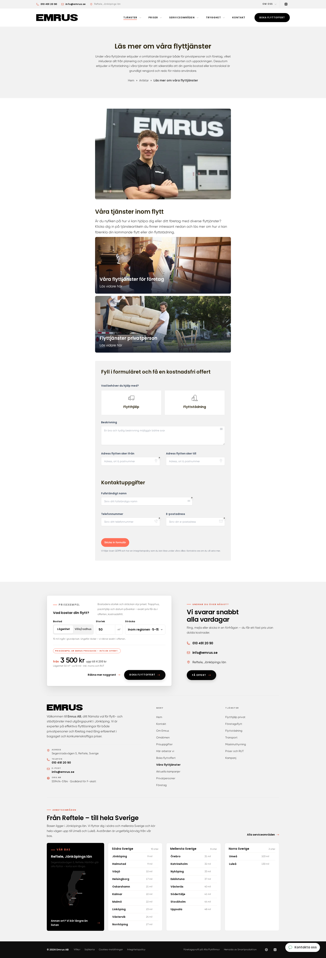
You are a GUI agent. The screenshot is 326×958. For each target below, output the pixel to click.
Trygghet (213, 17)
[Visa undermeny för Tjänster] (140, 17)
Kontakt (238, 17)
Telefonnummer (112, 514)
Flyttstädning (233, 730)
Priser (153, 17)
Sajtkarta (90, 949)
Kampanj (230, 758)
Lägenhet (63, 629)
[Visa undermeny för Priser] (161, 17)
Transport (231, 737)
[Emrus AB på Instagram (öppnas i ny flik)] (286, 4)
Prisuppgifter (164, 744)
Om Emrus (162, 730)
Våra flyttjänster (168, 765)
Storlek (100, 621)
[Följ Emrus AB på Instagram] (275, 950)
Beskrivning (109, 422)
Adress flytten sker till (181, 453)
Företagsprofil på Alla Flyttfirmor (202, 949)
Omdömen (163, 737)
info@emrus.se (63, 772)
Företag (161, 785)
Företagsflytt (233, 724)
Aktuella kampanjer (168, 771)
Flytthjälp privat (235, 717)
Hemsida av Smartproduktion (240, 949)
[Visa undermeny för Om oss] (275, 4)
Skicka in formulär (115, 542)
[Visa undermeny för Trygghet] (224, 17)
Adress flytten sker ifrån (117, 453)
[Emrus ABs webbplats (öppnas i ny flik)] (266, 950)
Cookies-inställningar (111, 949)
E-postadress (175, 514)
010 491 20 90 (61, 763)
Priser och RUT (234, 751)
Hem (159, 717)
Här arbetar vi (165, 751)
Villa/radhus (83, 629)
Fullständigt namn (114, 493)
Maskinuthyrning (235, 744)
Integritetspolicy (136, 949)
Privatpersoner (165, 778)
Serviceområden (182, 17)
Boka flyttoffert (166, 758)
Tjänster (130, 17)
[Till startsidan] (57, 17)
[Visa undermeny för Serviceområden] (197, 17)
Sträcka (130, 621)
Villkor (77, 949)
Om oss (267, 3)
